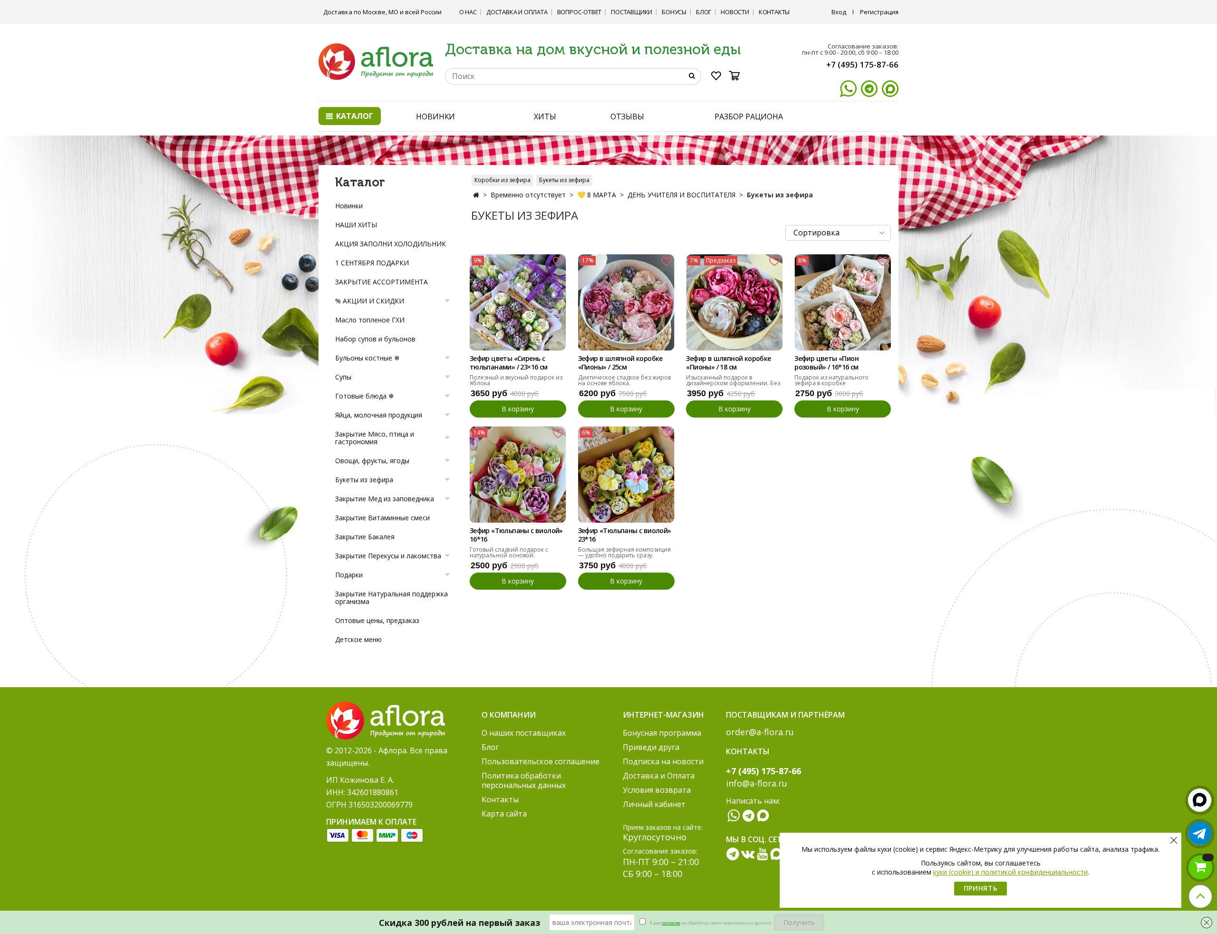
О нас (468, 12)
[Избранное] (716, 77)
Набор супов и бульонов (375, 338)
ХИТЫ (545, 116)
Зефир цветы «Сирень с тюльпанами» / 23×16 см (509, 362)
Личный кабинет (654, 804)
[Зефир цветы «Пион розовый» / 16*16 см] (842, 302)
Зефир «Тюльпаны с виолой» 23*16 (624, 535)
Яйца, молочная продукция (378, 414)
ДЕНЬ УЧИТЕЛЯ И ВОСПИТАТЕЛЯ (681, 194)
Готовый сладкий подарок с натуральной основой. (509, 552)
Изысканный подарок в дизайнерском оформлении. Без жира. (733, 383)
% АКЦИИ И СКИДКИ (369, 300)
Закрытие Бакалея (365, 536)
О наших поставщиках (524, 733)
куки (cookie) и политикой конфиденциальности (1010, 871)
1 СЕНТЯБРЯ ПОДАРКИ (372, 262)
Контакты (774, 12)
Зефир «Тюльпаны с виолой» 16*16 (516, 535)
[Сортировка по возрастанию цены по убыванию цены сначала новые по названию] (838, 233)
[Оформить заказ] (1200, 867)
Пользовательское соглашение (540, 761)
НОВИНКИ (435, 116)
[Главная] (476, 194)
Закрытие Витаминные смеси (382, 517)
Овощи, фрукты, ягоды (372, 460)
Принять (981, 888)
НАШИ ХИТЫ (356, 224)
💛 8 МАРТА (596, 194)
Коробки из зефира (502, 180)
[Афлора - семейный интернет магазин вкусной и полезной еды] (376, 61)
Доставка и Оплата (517, 12)
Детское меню (358, 639)
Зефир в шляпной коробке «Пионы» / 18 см (728, 362)
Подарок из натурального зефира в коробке (831, 380)
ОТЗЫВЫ (627, 116)
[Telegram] (869, 88)
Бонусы (674, 12)
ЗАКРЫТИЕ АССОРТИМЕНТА (381, 281)
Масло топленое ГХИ (370, 319)
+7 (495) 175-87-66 (862, 64)
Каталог (353, 116)
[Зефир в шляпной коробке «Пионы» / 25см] (626, 302)
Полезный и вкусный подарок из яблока (516, 380)
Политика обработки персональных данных (524, 780)
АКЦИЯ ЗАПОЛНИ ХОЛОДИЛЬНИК (390, 243)
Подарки (349, 574)
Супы (343, 376)
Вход (838, 12)
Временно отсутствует (528, 194)
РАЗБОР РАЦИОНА (749, 116)
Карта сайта (504, 813)
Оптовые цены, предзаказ (377, 620)
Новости (735, 12)
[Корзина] (737, 75)
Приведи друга (651, 747)
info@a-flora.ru (756, 783)
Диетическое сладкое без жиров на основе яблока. (624, 380)
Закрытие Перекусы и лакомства (388, 555)
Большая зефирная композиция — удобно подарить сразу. (624, 552)
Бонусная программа (662, 733)
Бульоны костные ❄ (367, 357)
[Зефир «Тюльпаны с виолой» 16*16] (518, 474)
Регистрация (879, 12)
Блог (703, 12)
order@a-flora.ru (760, 732)
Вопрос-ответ (579, 12)
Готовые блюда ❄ (364, 395)
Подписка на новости (663, 761)
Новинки (349, 205)
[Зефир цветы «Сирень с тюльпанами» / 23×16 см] (518, 302)
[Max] (890, 88)
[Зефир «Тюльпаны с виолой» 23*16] (626, 474)
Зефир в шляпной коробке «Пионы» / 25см (620, 362)
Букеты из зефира (564, 180)
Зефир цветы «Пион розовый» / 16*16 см (826, 362)
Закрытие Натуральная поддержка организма (391, 597)
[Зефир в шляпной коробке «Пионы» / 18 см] (734, 302)
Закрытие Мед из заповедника (384, 498)
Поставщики (631, 12)
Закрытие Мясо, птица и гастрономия (374, 437)
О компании (509, 715)
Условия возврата (657, 790)
